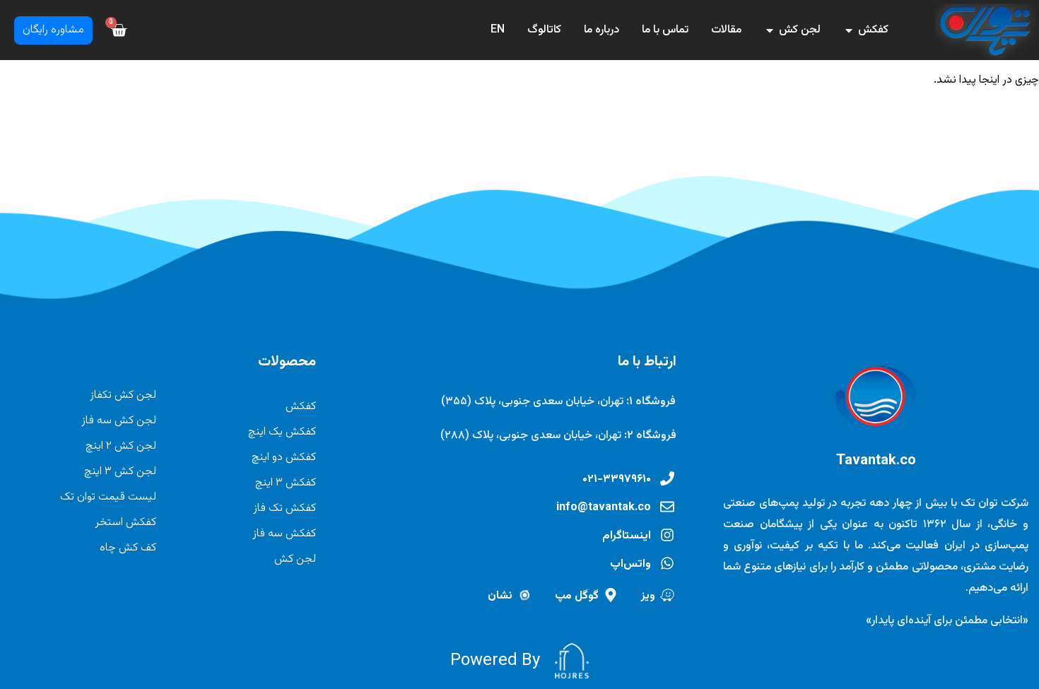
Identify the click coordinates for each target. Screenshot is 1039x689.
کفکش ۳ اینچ (285, 483)
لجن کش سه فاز (118, 421)
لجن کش (295, 559)
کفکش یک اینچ (282, 432)
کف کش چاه (128, 548)
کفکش (301, 407)
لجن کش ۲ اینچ (121, 446)
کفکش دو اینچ (284, 457)
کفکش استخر (125, 522)
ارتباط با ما (647, 362)
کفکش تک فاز (284, 508)
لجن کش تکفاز (123, 395)
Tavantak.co (876, 460)
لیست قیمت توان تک (108, 497)
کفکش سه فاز (284, 534)
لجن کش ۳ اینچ (120, 472)
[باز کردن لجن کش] (769, 30)
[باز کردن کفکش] (849, 30)
